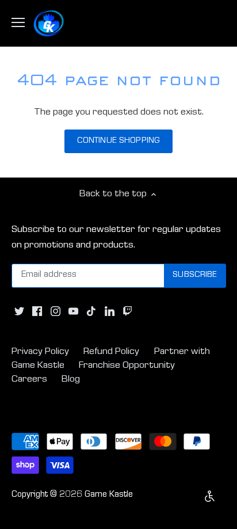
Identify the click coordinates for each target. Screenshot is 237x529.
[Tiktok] (91, 312)
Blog (71, 380)
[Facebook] (37, 312)
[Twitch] (127, 312)
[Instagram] (55, 312)
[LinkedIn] (109, 312)
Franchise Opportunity (127, 366)
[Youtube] (73, 312)
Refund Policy (111, 352)
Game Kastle (109, 495)
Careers (29, 380)
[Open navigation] (18, 22)
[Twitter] (19, 312)
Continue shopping (118, 141)
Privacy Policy (40, 352)
